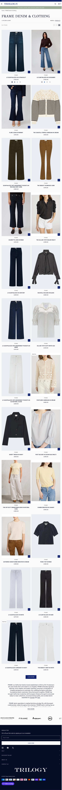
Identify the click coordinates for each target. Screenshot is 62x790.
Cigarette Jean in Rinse (15, 236)
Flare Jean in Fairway (16, 130)
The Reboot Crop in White (45, 656)
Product (56, 20)
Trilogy (6, 776)
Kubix (13, 776)
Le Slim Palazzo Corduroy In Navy (16, 656)
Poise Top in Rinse (45, 552)
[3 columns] (55, 25)
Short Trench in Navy (16, 447)
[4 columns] (58, 25)
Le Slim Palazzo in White (16, 604)
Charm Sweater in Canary (45, 499)
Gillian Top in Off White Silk (45, 340)
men (38, 686)
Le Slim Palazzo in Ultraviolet (16, 76)
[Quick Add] (28, 71)
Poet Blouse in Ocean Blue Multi (45, 447)
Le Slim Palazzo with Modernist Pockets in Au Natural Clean (16, 394)
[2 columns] (53, 25)
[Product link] (16, 56)
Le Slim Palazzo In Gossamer (45, 76)
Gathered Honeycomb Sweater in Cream (16, 552)
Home (3, 10)
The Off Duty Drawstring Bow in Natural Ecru (16, 500)
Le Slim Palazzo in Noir (45, 604)
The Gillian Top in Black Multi (45, 236)
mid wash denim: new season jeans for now (30, 7)
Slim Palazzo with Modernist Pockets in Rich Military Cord (16, 183)
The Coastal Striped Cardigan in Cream (45, 130)
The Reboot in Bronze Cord (45, 182)
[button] (54, 4)
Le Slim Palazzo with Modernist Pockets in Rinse (16, 341)
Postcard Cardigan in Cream (45, 393)
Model (51, 20)
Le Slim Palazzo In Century (15, 288)
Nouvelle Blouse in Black (45, 288)
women (31, 686)
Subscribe (30, 743)
